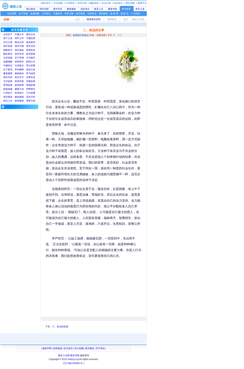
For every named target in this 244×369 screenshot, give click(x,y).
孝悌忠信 (30, 50)
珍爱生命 (30, 77)
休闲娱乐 (118, 3)
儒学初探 (44, 9)
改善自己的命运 (81, 35)
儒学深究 (57, 9)
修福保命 (19, 73)
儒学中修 (19, 46)
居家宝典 (30, 100)
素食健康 (71, 9)
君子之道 (7, 38)
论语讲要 (11, 13)
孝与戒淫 (30, 73)
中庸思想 (30, 38)
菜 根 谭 (114, 13)
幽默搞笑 (94, 3)
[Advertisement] (78, 69)
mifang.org (73, 359)
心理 (5, 93)
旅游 (17, 100)
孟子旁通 (23, 13)
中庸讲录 (57, 13)
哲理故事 (7, 85)
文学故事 (7, 81)
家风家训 (103, 13)
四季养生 (30, 89)
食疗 (21, 93)
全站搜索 (58, 3)
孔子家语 (7, 69)
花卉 (28, 97)
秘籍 (21, 97)
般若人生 (98, 9)
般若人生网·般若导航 (68, 355)
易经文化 (30, 34)
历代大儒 (7, 42)
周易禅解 (7, 61)
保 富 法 (124, 13)
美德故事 (30, 85)
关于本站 (100, 348)
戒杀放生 (85, 9)
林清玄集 (19, 81)
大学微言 (30, 57)
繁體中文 (142, 3)
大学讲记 (46, 13)
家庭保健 (7, 89)
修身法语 (19, 42)
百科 (33, 97)
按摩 (33, 93)
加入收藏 (78, 348)
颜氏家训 (7, 54)
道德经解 (34, 13)
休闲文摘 (82, 3)
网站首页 (46, 3)
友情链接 (57, 348)
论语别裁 (7, 57)
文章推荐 (70, 3)
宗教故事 (30, 81)
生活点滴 (106, 3)
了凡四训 (135, 13)
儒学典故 (19, 50)
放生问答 (7, 77)
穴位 (28, 93)
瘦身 (10, 97)
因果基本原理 (93, 19)
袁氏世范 (19, 54)
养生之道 (139, 9)
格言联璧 (80, 13)
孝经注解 (69, 13)
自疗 (10, 93)
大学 (21, 34)
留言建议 (89, 348)
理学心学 (19, 38)
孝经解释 (19, 69)
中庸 (17, 34)
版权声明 (46, 348)
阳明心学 (30, 61)
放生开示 (19, 77)
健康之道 (19, 89)
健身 (17, 97)
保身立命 (30, 69)
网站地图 (130, 3)
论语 (5, 34)
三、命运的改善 (60, 326)
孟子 (10, 34)
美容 (5, 97)
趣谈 (21, 100)
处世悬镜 (30, 54)
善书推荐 (126, 9)
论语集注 (19, 65)
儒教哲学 (7, 50)
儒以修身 (30, 9)
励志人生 (7, 100)
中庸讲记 (7, 65)
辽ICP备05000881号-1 (73, 363)
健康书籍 (112, 9)
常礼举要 (30, 65)
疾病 (17, 93)
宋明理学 (19, 61)
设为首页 (68, 348)
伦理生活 (91, 13)
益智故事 (19, 85)
